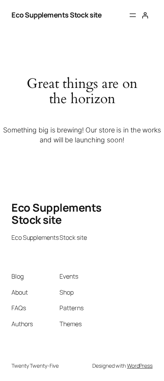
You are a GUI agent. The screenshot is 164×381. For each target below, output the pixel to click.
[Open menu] (132, 15)
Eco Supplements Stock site (56, 15)
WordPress (140, 365)
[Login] (145, 15)
